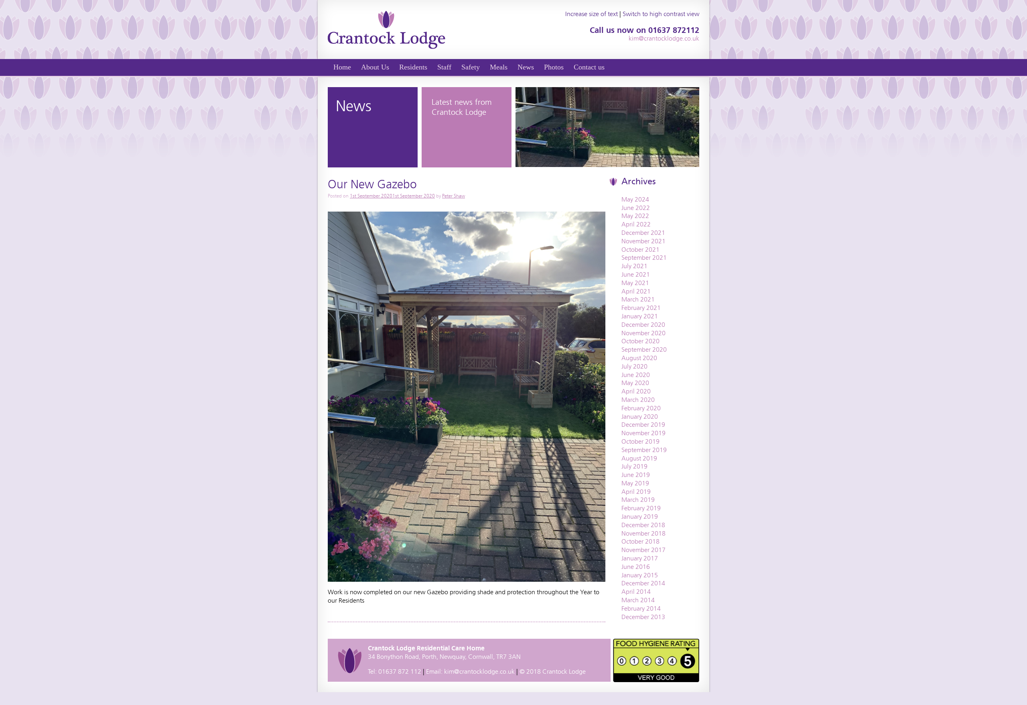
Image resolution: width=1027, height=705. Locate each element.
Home (342, 67)
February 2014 (641, 608)
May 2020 (635, 383)
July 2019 (634, 466)
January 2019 (639, 516)
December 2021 (643, 232)
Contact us (589, 67)
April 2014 (636, 591)
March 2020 (638, 399)
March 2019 (638, 499)
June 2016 (635, 567)
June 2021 (635, 274)
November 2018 (643, 533)
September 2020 (644, 349)
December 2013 (643, 617)
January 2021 (639, 316)
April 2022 (636, 224)
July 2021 (634, 266)
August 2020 (639, 358)
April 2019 (636, 491)
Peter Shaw (453, 196)
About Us (375, 67)
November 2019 (643, 433)
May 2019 (635, 483)
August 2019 (639, 458)
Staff (444, 67)
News (526, 67)
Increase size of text (591, 14)
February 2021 (641, 308)
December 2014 (643, 583)
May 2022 (635, 216)
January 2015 (639, 575)
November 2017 (643, 550)
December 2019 (643, 424)
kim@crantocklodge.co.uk (664, 38)
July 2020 (634, 366)
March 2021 (638, 299)
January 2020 (639, 416)
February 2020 (641, 408)
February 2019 (641, 508)
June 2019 (635, 475)
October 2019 (640, 441)
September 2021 (644, 257)
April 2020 (636, 391)
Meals (498, 67)
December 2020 (643, 324)
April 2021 (636, 291)
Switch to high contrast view (661, 14)
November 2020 (643, 333)
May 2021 (635, 283)
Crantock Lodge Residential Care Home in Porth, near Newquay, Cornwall (386, 29)
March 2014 (638, 600)
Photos (554, 67)
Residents (413, 67)
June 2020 (635, 375)
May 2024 (635, 199)
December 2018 (643, 525)
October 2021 (640, 249)
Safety (470, 67)
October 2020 (640, 341)
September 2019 (644, 450)
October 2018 (640, 541)
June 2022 (635, 208)
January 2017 (639, 558)
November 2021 (643, 241)
